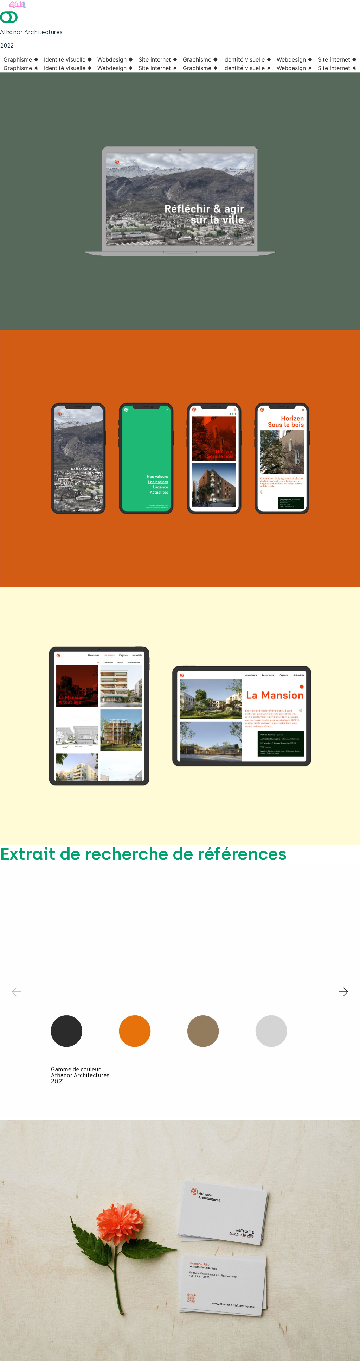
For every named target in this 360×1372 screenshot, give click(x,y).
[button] (344, 992)
